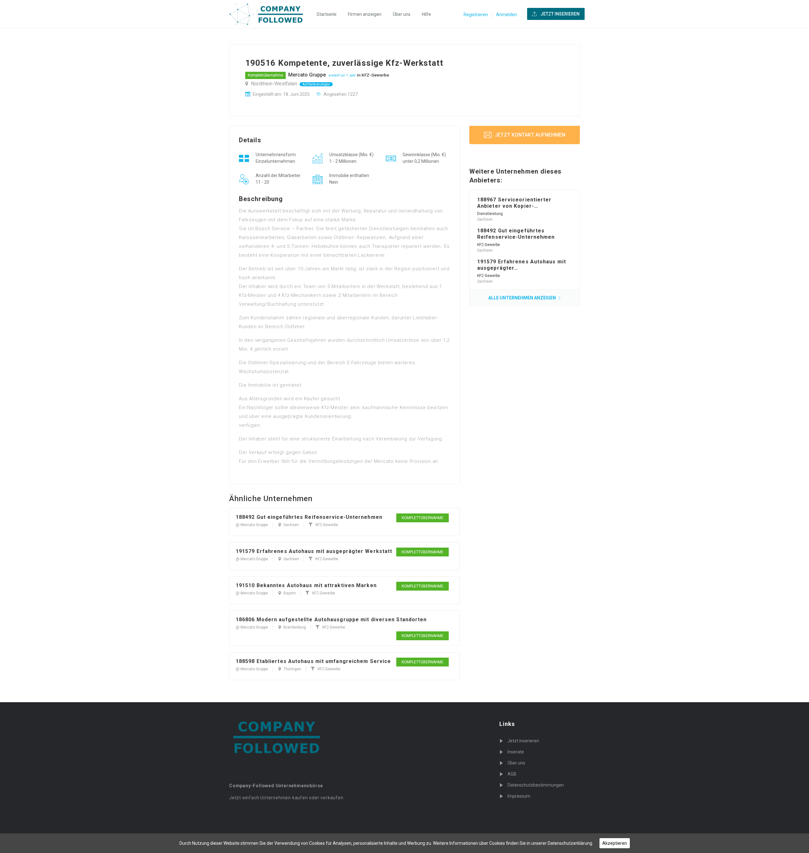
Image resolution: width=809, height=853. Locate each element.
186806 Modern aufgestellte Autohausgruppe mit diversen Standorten (331, 620)
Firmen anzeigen (364, 14)
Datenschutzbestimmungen (536, 785)
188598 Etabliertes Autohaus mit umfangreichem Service (313, 661)
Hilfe (426, 14)
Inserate (516, 751)
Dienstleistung (490, 214)
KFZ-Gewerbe (375, 74)
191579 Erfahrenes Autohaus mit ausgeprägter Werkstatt (314, 551)
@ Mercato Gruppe (252, 525)
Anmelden (506, 14)
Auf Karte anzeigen (316, 84)
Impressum (519, 796)
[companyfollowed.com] (270, 14)
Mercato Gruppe (307, 75)
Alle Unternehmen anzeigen (522, 297)
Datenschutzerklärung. (570, 843)
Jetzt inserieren (523, 740)
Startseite (327, 14)
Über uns (402, 14)
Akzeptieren (614, 843)
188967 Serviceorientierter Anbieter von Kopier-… (514, 203)
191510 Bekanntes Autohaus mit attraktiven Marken (306, 585)
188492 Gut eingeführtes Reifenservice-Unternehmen (309, 517)
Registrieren (476, 14)
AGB (512, 773)
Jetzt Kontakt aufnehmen (529, 135)
